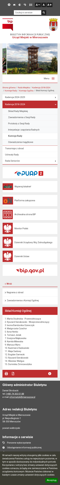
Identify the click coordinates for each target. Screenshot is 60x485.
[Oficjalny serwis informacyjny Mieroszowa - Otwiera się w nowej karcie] (53, 24)
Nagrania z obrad (15, 292)
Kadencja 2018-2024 (41, 87)
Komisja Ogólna (26, 90)
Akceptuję (51, 480)
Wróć (9, 284)
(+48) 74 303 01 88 (15, 394)
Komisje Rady (11, 90)
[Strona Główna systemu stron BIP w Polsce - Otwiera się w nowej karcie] (7, 24)
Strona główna (9, 87)
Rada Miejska (24, 87)
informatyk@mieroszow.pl (22, 397)
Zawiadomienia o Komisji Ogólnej (23, 300)
